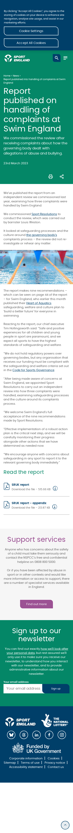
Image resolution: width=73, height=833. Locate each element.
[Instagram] (62, 735)
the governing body (40, 235)
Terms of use (30, 762)
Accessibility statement (26, 767)
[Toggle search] (57, 58)
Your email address (16, 682)
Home (7, 76)
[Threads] (24, 735)
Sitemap (10, 762)
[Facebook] (49, 735)
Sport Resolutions (44, 214)
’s (56, 235)
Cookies (54, 758)
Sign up (56, 688)
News (16, 76)
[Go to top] (65, 825)
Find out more (36, 604)
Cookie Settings (31, 31)
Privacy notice (55, 762)
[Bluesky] (11, 735)
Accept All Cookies (31, 43)
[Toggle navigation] (65, 58)
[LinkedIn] (36, 735)
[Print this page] (50, 176)
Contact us (56, 767)
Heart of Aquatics (38, 303)
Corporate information (26, 758)
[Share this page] (61, 176)
